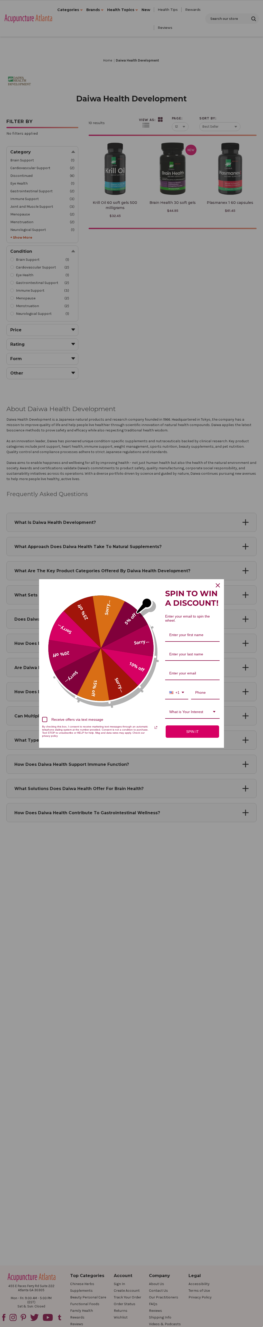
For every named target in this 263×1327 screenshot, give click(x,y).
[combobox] (176, 692)
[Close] (218, 585)
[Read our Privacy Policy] (156, 727)
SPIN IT (192, 732)
